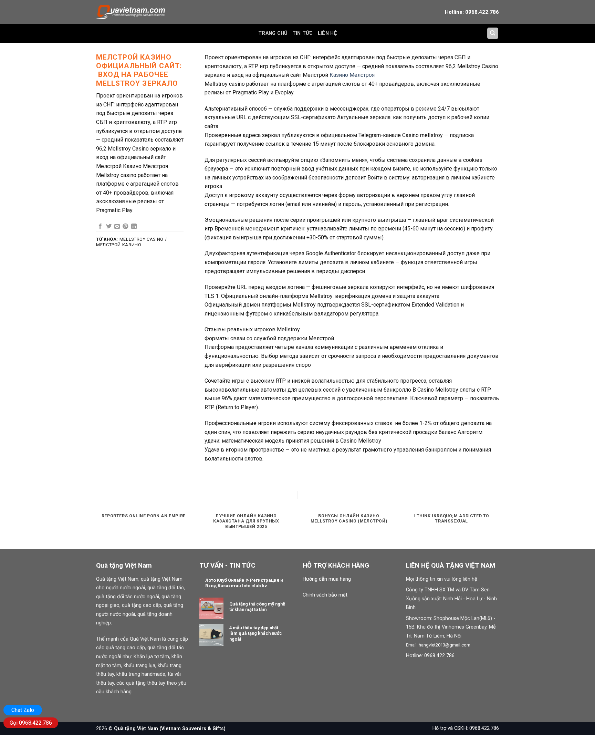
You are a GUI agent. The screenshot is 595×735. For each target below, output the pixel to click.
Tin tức (302, 33)
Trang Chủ (273, 33)
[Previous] (96, 529)
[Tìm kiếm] (493, 33)
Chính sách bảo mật (325, 595)
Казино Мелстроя (352, 75)
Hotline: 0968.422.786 (472, 12)
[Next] (499, 529)
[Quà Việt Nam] (130, 12)
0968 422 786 (439, 656)
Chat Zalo (22, 710)
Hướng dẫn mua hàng (327, 579)
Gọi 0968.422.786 (31, 723)
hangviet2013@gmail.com (444, 645)
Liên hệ (327, 33)
